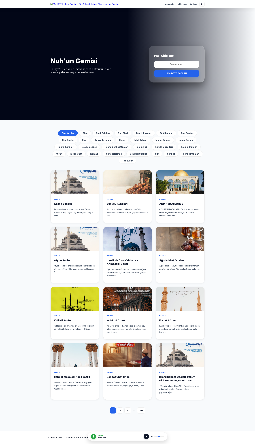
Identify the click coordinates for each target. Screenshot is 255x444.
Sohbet (171, 153)
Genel (122, 140)
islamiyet (142, 147)
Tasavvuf (127, 160)
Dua (84, 140)
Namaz (94, 153)
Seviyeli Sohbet (138, 153)
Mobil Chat (76, 153)
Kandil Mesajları (164, 147)
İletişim (193, 4)
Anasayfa (169, 4)
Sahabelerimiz (114, 153)
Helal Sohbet (140, 140)
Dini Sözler (68, 140)
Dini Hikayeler (143, 133)
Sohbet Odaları (191, 153)
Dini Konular (166, 133)
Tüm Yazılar (67, 133)
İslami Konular (65, 147)
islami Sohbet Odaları (116, 147)
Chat (85, 133)
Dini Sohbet (187, 133)
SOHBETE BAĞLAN (177, 73)
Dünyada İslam (103, 140)
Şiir (157, 153)
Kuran (59, 153)
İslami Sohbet (89, 147)
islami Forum (186, 140)
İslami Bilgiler (163, 140)
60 (141, 410)
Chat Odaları (103, 133)
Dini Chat (123, 133)
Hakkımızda (182, 4)
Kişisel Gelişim (189, 147)
